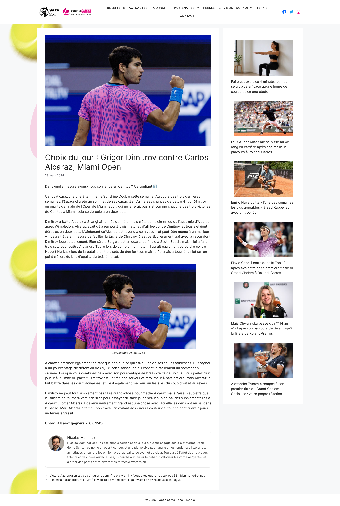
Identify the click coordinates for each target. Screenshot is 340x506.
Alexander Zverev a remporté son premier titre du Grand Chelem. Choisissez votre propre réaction (257, 389)
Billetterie (116, 8)
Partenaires (184, 8)
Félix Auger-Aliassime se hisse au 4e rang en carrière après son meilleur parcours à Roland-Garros (260, 147)
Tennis (262, 8)
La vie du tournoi (233, 8)
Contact (187, 15)
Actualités (138, 8)
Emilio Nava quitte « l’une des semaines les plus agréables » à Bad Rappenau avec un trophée (262, 207)
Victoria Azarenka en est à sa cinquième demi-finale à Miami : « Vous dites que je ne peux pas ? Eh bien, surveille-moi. (127, 475)
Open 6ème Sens (171, 500)
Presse (209, 8)
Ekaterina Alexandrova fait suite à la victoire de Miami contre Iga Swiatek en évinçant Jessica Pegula (115, 479)
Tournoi (158, 8)
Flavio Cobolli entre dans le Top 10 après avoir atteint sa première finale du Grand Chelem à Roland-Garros (262, 268)
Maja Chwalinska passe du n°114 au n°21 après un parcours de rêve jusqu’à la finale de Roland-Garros (261, 328)
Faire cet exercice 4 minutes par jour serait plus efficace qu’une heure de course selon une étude (260, 87)
